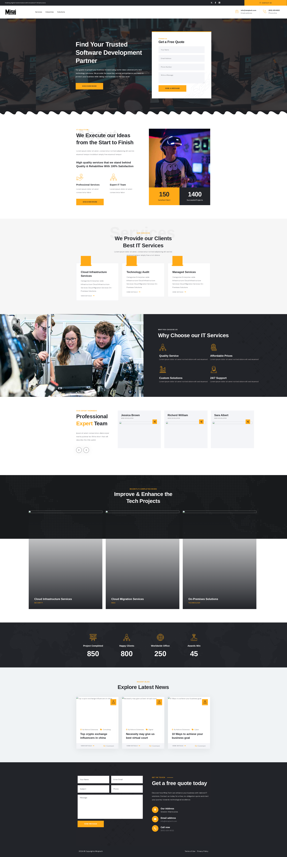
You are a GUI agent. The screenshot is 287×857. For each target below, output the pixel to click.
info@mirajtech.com (248, 10)
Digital (151, 730)
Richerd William (178, 415)
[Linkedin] (219, 2)
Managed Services (184, 272)
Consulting (107, 730)
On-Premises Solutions (203, 599)
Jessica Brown (130, 415)
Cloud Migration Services (127, 599)
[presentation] (79, 450)
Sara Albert (221, 415)
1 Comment (110, 746)
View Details (86, 296)
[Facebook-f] (215, 2)
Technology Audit (138, 272)
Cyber (196, 730)
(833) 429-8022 (274, 10)
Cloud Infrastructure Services (53, 599)
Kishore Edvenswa (91, 730)
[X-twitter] (211, 2)
